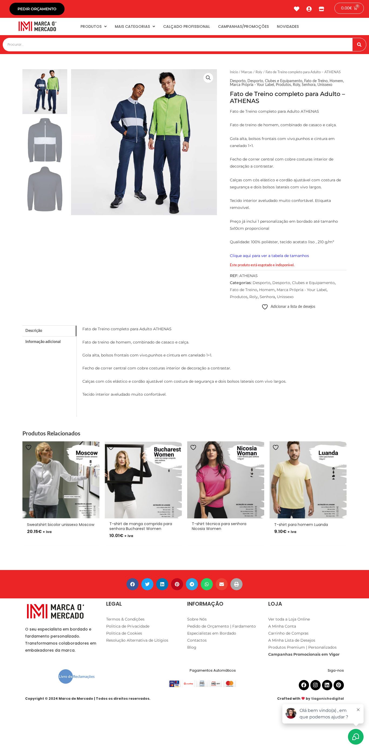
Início (234, 72)
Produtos (91, 26)
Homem (336, 81)
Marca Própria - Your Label (252, 85)
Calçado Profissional (186, 26)
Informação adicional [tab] (43, 342)
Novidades (288, 26)
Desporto (238, 81)
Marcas (246, 72)
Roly (259, 72)
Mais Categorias (132, 26)
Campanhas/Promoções (243, 26)
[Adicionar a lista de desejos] (29, 447)
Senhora (309, 85)
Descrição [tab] (33, 331)
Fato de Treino (316, 81)
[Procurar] (359, 44)
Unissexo (324, 85)
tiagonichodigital (327, 698)
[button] (208, 78)
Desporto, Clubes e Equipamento (274, 81)
